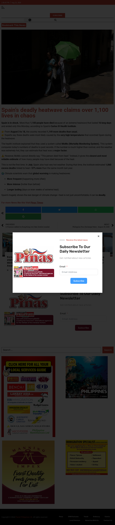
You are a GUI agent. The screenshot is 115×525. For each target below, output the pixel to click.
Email (62, 266)
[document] (57, 262)
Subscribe (78, 280)
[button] (98, 236)
